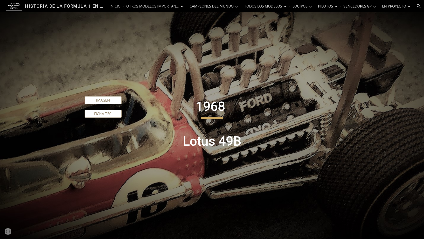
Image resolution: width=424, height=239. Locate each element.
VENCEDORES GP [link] (357, 6)
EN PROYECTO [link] (394, 6)
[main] (212, 125)
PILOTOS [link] (325, 6)
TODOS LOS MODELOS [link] (263, 6)
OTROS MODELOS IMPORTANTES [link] (152, 6)
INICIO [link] (115, 6)
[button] (418, 6)
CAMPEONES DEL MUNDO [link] (212, 6)
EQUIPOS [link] (300, 6)
